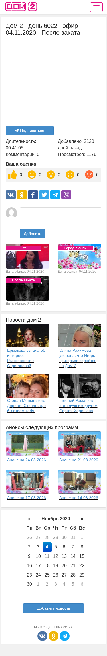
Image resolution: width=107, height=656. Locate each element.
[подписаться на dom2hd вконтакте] (43, 635)
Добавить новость (53, 608)
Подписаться (32, 130)
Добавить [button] (32, 233)
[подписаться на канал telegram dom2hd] (65, 635)
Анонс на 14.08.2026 (78, 497)
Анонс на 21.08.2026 (78, 460)
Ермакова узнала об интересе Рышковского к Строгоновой (26, 357)
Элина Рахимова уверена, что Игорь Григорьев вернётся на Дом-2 (77, 357)
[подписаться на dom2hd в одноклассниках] (54, 635)
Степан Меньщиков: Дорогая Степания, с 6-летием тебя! (26, 405)
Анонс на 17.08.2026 (26, 497)
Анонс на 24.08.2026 (26, 460)
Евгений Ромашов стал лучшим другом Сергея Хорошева (78, 405)
